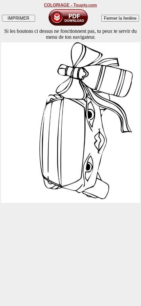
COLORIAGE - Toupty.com (70, 5)
